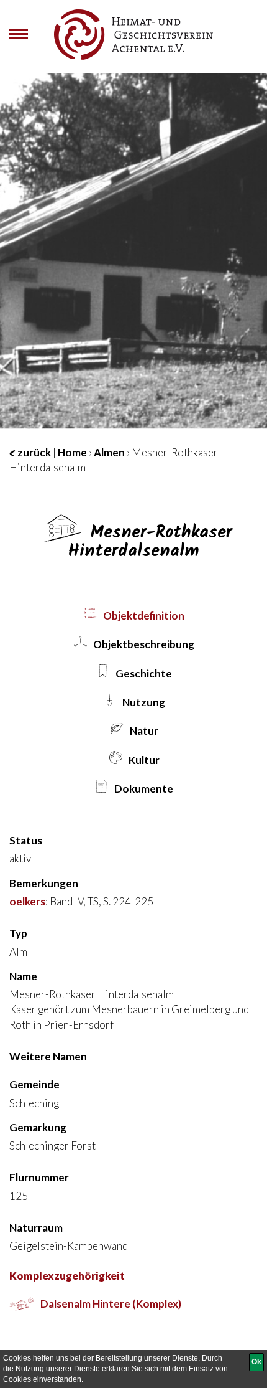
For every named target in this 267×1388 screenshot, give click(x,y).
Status (25, 840)
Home (72, 452)
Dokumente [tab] (142, 788)
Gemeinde (34, 1084)
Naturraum (36, 1227)
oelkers (27, 901)
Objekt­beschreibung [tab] (142, 644)
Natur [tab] (143, 730)
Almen (109, 452)
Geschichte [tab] (143, 673)
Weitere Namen (48, 1056)
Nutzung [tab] (142, 702)
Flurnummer (39, 1177)
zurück (33, 452)
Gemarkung (37, 1127)
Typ (18, 933)
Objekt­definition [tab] (142, 615)
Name (23, 976)
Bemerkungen (43, 883)
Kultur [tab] (143, 760)
